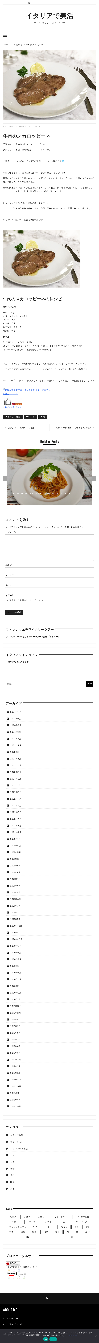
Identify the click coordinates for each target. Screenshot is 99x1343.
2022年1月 (15, 839)
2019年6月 (15, 1046)
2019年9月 (15, 1026)
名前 (8, 565)
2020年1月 (15, 999)
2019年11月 (15, 1012)
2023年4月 (16, 765)
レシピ (31, 416)
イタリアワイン (61, 1217)
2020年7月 (16, 959)
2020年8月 (16, 952)
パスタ (48, 1222)
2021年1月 (15, 919)
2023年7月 (15, 745)
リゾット (37, 1226)
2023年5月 (15, 758)
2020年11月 (16, 932)
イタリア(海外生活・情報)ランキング (21, 1267)
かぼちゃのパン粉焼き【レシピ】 (21, 428)
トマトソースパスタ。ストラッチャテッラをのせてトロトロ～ (38, 493)
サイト (8, 585)
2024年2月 (16, 725)
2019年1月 (15, 1073)
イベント (15, 1222)
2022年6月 (15, 805)
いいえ (53, 1339)
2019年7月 (15, 1039)
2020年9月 (15, 945)
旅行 (12, 1175)
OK (45, 1339)
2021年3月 (15, 905)
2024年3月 (16, 718)
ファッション (16, 1141)
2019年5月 (15, 1052)
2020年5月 (16, 972)
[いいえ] (95, 1336)
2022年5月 (15, 812)
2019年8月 (15, 1032)
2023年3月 (15, 772)
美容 (12, 1188)
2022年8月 (15, 792)
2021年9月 (15, 865)
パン (64, 1222)
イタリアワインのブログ (17, 661)
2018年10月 (16, 1093)
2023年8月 (15, 738)
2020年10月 (16, 939)
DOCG (13, 1217)
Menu (49, 35)
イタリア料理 (8, 126)
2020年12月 (16, 925)
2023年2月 (15, 778)
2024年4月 (16, 711)
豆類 (87, 1231)
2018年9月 (15, 1099)
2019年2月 (15, 1066)
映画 (12, 1182)
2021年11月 (15, 852)
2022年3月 (15, 825)
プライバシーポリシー (18, 1324)
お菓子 (27, 1217)
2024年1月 (15, 732)
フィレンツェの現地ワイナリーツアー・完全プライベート (33, 636)
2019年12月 (16, 1006)
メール (9, 575)
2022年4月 (16, 818)
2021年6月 (15, 885)
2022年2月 (15, 832)
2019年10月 (16, 1019)
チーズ (32, 1222)
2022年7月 (15, 798)
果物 (46, 1231)
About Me (12, 1318)
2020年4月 (16, 979)
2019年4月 (15, 1059)
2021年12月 (16, 845)
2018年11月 (15, 1086)
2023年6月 (15, 752)
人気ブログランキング (12, 407)
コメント (10, 532)
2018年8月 (15, 1106)
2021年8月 (15, 872)
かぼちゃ (42, 1217)
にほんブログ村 (10, 393)
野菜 (28, 1236)
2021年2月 (15, 912)
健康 (12, 1162)
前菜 (88, 1226)
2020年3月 (15, 986)
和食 (12, 1168)
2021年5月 (15, 892)
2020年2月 (15, 992)
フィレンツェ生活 (19, 1148)
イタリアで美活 (49, 15)
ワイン (13, 1155)
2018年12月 (16, 1079)
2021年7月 (15, 879)
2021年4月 (15, 899)
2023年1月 (15, 785)
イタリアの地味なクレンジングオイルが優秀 (73, 428)
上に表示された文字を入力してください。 (25, 600)
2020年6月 (16, 966)
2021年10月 (16, 859)
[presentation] (5, 478)
